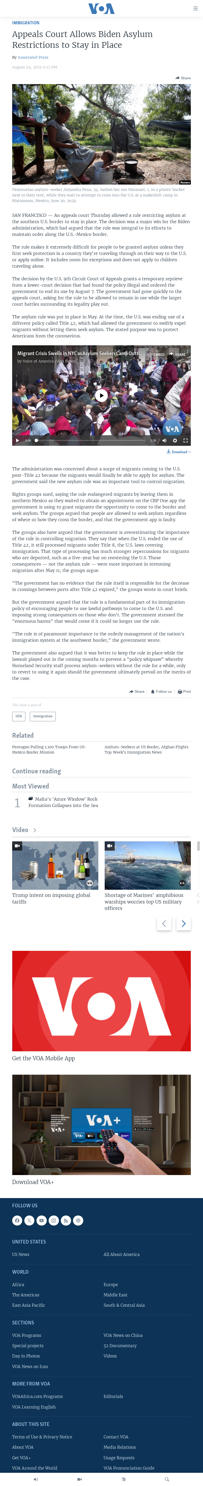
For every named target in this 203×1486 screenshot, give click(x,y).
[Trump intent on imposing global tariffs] (55, 865)
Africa (18, 1284)
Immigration (25, 23)
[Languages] (123, 1479)
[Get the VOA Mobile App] (101, 1001)
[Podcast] (78, 1221)
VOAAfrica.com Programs (37, 1396)
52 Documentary (120, 1346)
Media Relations (120, 1447)
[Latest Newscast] (36, 1479)
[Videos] (79, 1479)
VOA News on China (123, 1335)
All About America (122, 1254)
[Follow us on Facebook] (17, 1221)
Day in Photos (26, 1356)
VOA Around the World (34, 1468)
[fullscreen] (185, 440)
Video (20, 830)
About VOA (23, 1447)
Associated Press (33, 57)
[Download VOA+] (101, 1125)
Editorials (113, 1396)
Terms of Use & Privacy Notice (42, 1437)
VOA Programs (26, 1335)
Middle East (115, 1295)
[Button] (183, 78)
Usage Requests (119, 1457)
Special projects (28, 1346)
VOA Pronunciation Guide (129, 1468)
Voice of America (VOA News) (50, 361)
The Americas (25, 1295)
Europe (111, 1284)
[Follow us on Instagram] (54, 1221)
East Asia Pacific (28, 1305)
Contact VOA (116, 1437)
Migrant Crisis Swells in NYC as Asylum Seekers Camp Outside (81, 353)
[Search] (167, 1479)
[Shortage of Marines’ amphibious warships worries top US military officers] (148, 865)
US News (20, 1254)
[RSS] (66, 1221)
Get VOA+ (21, 1457)
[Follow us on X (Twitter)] (29, 1221)
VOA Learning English (34, 1407)
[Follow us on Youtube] (41, 1221)
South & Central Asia (124, 1305)
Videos (110, 1356)
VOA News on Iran (30, 1366)
